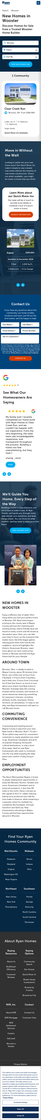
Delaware (11, 859)
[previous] (4, 474)
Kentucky (29, 907)
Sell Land (11, 1038)
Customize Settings (20, 1102)
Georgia (29, 902)
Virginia (11, 869)
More (10, 464)
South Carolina (29, 917)
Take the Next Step (20, 530)
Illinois (29, 859)
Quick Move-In (29, 974)
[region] (20, 1093)
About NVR (11, 1013)
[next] (9, 474)
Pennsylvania (11, 907)
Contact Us (29, 1013)
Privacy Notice (16, 353)
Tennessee (29, 922)
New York (11, 902)
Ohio (29, 869)
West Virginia (11, 879)
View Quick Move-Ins (20, 64)
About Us (11, 962)
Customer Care (29, 1018)
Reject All (20, 1109)
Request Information (21, 214)
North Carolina (29, 912)
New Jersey (11, 897)
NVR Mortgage (11, 1018)
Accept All (20, 1116)
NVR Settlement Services (11, 1025)
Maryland (11, 864)
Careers (11, 1033)
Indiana (29, 864)
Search (5, 11)
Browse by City (29, 995)
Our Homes (29, 969)
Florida (29, 897)
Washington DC (11, 874)
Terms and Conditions (31, 353)
